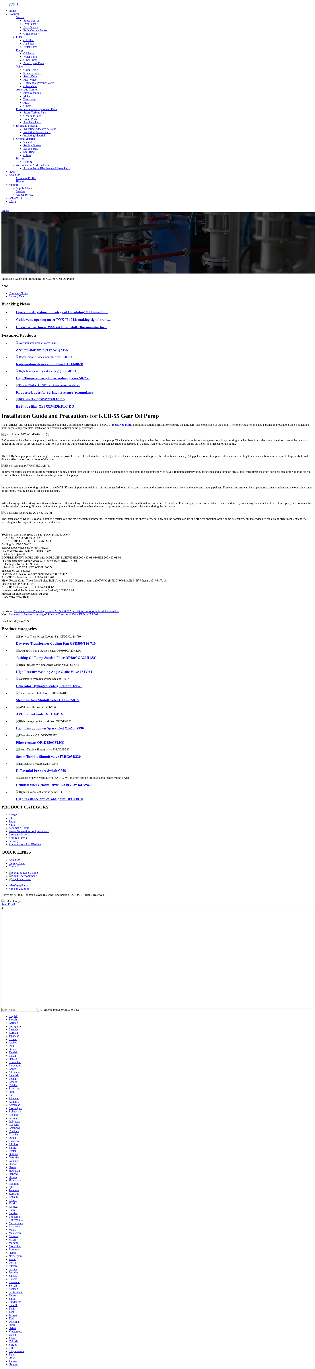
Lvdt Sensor (30, 23)
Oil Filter (28, 40)
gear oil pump (123, 424)
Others (27, 105)
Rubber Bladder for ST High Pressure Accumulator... (56, 392)
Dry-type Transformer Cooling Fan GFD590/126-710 (56, 643)
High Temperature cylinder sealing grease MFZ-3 (53, 378)
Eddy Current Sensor (35, 30)
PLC (26, 102)
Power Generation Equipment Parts (36, 109)
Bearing (20, 158)
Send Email (8, 904)
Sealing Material (25, 138)
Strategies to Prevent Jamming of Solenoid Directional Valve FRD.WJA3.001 (53, 614)
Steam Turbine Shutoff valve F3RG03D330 (48, 756)
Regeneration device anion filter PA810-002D (49, 364)
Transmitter (29, 99)
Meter (26, 96)
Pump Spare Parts (33, 63)
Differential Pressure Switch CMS (41, 771)
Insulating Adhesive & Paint (39, 128)
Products (14, 14)
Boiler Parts (30, 119)
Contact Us (15, 197)
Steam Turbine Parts (34, 112)
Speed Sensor (31, 20)
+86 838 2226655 (19, 888)
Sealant (27, 142)
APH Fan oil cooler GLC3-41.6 (39, 714)
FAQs (12, 201)
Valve (19, 66)
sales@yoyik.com (19, 885)
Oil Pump (28, 53)
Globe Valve (30, 69)
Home (12, 10)
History (20, 181)
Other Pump (30, 59)
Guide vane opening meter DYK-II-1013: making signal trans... (63, 319)
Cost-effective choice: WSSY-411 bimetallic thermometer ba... (61, 327)
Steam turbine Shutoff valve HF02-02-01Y (47, 700)
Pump (19, 50)
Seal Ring (29, 151)
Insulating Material (27, 125)
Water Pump (30, 56)
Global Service (24, 194)
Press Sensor (30, 27)
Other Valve (30, 86)
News (12, 171)
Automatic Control (27, 89)
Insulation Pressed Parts (36, 132)
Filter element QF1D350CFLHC (40, 742)
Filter (19, 36)
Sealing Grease (32, 145)
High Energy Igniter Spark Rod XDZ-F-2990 (50, 728)
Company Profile (26, 178)
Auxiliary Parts (32, 122)
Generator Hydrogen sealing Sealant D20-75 (49, 686)
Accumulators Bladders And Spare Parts (46, 168)
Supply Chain (24, 188)
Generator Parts (32, 115)
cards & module (32, 92)
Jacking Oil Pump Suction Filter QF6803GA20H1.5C (56, 658)
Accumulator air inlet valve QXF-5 (42, 350)
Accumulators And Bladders (32, 165)
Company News (18, 293)
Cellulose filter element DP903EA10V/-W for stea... (54, 785)
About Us (14, 174)
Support (13, 184)
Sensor (20, 17)
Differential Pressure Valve (38, 82)
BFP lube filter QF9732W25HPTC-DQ (45, 406)
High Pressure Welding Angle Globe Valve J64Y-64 (54, 672)
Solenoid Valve (32, 73)
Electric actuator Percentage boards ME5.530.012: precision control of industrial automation (66, 611)
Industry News (17, 296)
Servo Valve (30, 76)
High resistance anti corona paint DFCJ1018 (49, 799)
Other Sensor (30, 33)
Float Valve (29, 79)
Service (20, 191)
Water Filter (30, 46)
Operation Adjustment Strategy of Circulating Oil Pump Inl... (62, 312)
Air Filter (28, 43)
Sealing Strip (30, 148)
